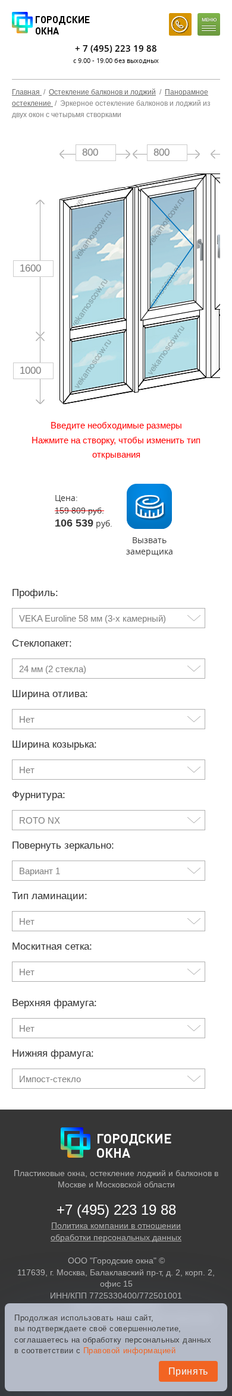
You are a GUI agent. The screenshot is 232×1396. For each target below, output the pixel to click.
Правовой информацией (129, 1350)
